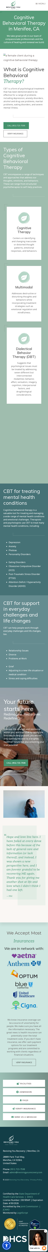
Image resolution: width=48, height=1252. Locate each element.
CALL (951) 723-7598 (16, 126)
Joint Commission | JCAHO (22, 1208)
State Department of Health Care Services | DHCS (21, 1195)
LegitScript (22, 1212)
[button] (6, 1245)
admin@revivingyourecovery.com (25, 1172)
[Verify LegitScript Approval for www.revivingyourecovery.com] (35, 1225)
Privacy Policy (36, 1180)
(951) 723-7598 (17, 1169)
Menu (42, 3)
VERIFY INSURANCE (15, 134)
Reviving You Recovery (19, 1180)
